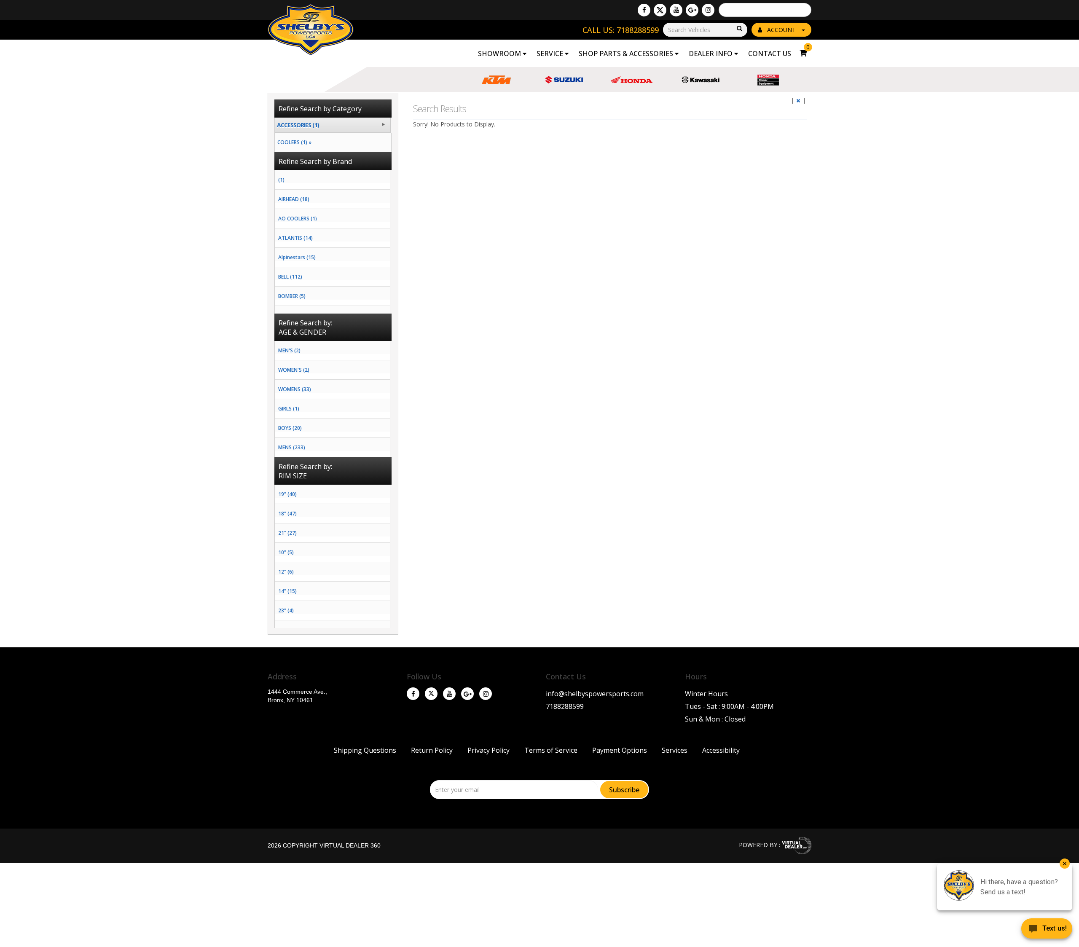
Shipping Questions (365, 750)
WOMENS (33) (294, 389)
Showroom (500, 53)
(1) (281, 179)
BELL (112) (290, 276)
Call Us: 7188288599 (620, 30)
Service (551, 53)
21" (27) (287, 533)
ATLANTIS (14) (295, 237)
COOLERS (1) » (293, 142)
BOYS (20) (290, 428)
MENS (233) (291, 447)
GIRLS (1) (288, 408)
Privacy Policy (488, 750)
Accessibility (721, 750)
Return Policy (432, 750)
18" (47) (287, 513)
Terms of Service (550, 750)
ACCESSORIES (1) (298, 125)
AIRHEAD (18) (293, 199)
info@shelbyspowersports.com (595, 693)
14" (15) (287, 591)
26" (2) (286, 629)
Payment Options (619, 750)
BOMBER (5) (292, 296)
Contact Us (769, 53)
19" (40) (287, 494)
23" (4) (286, 610)
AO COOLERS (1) (297, 218)
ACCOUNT (781, 30)
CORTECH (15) (294, 315)
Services (674, 750)
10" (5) (286, 552)
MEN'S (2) (289, 350)
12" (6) (286, 571)
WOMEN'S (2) (293, 369)
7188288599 (565, 706)
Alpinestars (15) (297, 257)
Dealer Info (711, 53)
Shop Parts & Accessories (627, 53)
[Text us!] (1047, 930)
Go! (739, 28)
